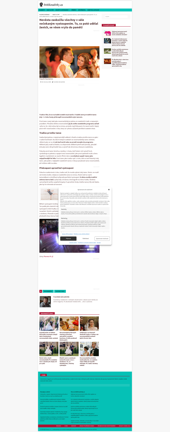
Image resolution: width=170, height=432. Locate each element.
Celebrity (42, 10)
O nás (66, 426)
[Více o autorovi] (87, 301)
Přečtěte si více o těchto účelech (81, 234)
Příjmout (68, 238)
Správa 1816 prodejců (67, 234)
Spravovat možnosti (102, 238)
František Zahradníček (61, 297)
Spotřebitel (82, 10)
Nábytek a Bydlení (93, 10)
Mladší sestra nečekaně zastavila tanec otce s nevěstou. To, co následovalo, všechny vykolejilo (67, 361)
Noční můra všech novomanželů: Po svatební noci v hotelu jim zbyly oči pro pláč (48, 360)
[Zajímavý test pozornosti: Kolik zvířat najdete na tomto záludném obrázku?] (107, 33)
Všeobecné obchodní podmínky (106, 426)
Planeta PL (47, 256)
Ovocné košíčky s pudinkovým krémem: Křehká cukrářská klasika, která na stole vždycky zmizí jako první (53, 401)
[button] (109, 189)
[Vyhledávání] (116, 16)
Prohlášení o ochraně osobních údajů (87, 242)
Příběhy (73, 10)
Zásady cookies (73, 242)
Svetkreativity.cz (66, 379)
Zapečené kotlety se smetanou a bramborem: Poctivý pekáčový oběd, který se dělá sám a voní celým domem (54, 418)
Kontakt (99, 242)
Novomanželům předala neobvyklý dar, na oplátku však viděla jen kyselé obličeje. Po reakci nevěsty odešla (89, 361)
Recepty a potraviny (62, 10)
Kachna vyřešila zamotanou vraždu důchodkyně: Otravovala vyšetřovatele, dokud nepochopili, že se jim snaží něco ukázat (120, 52)
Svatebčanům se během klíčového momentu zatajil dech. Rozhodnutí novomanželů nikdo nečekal (48, 335)
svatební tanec (60, 291)
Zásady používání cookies (87, 426)
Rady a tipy (50, 10)
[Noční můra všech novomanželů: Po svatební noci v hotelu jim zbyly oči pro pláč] (48, 349)
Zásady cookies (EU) (124, 426)
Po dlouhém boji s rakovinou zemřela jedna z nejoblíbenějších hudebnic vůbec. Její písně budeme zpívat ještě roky (120, 63)
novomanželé (48, 291)
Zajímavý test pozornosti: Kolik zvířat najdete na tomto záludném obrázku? (119, 33)
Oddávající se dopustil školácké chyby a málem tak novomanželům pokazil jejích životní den (89, 335)
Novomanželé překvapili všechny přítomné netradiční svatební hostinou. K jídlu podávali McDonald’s (68, 336)
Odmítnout (86, 238)
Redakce (58, 426)
